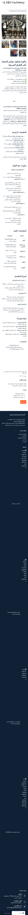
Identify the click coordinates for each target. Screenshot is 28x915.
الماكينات (24, 436)
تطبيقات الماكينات (22, 438)
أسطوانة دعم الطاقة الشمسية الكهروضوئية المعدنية (13, 722)
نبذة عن (24, 439)
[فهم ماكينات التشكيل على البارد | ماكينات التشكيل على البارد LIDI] (14, 356)
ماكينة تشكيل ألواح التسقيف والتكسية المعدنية (13, 613)
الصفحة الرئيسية (22, 434)
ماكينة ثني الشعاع (16, 503)
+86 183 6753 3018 (16, 902)
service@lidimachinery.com (14, 907)
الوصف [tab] (14, 101)
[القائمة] (3, 2)
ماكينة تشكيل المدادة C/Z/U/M (13, 832)
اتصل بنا (24, 441)
